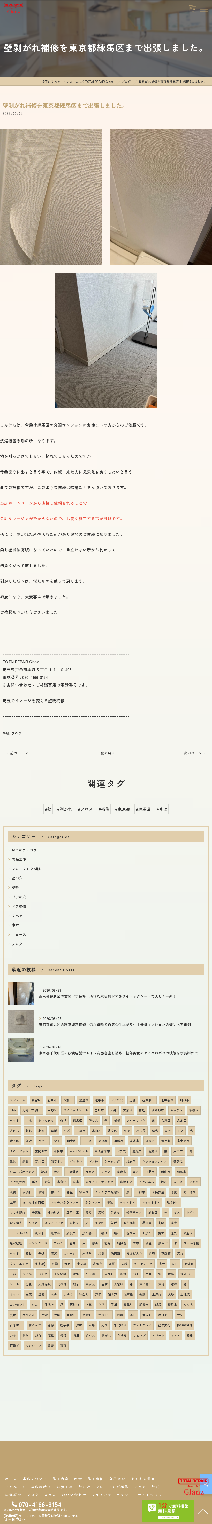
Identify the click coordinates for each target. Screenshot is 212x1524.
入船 (171, 1294)
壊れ (117, 1233)
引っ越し (92, 1274)
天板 (124, 1264)
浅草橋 (128, 1294)
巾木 (15, 924)
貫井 (162, 1264)
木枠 (171, 1274)
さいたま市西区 (33, 1202)
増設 (174, 1192)
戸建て (14, 1345)
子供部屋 (158, 1192)
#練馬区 (143, 809)
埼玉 (76, 1335)
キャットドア (151, 1202)
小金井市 (72, 1172)
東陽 (161, 1284)
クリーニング (19, 1264)
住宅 (57, 1315)
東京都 (103, 1141)
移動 (29, 1253)
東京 (63, 1345)
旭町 (38, 1335)
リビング (139, 1335)
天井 (113, 1110)
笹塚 (152, 1253)
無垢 (101, 1212)
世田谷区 (167, 1100)
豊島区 (83, 1100)
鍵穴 (29, 1141)
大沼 (180, 1315)
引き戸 (33, 1223)
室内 (73, 1243)
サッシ (14, 1294)
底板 (112, 1264)
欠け (63, 1120)
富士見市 (183, 1141)
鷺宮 (76, 1274)
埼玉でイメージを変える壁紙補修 (34, 700)
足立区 (112, 1131)
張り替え (88, 1233)
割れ (29, 1131)
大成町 (147, 1315)
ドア (180, 1131)
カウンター (93, 1202)
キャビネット (79, 1151)
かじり (74, 1223)
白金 (70, 1192)
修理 (142, 1110)
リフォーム (17, 1100)
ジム (35, 1304)
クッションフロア (154, 1161)
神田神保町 (184, 1325)
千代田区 (120, 1325)
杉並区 (188, 1233)
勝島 (101, 1253)
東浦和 (189, 1264)
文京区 (127, 1110)
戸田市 (178, 1151)
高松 (51, 1335)
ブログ (16, 733)
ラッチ (43, 1141)
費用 (190, 1335)
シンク (194, 1182)
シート (14, 1284)
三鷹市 (81, 1131)
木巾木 (96, 1131)
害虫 (95, 1243)
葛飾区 (152, 1151)
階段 (47, 1182)
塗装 (110, 1202)
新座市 (165, 1172)
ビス (177, 1212)
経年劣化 (164, 1325)
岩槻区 (71, 1315)
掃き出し (186, 1274)
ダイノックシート (75, 1110)
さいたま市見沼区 (107, 1192)
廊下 (136, 1274)
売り (104, 1325)
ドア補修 (19, 906)
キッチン (176, 1110)
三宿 (13, 1274)
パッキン (76, 1161)
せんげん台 (134, 1253)
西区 (133, 1315)
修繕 (41, 1192)
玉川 (114, 1304)
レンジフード (38, 1243)
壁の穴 (17, 878)
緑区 (175, 1264)
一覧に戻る (106, 752)
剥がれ (106, 1335)
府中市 (52, 1100)
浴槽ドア (126, 1182)
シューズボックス (22, 1172)
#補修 (104, 809)
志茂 (29, 1294)
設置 (120, 1315)
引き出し (16, 1325)
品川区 (181, 1120)
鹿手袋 (65, 1325)
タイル (27, 1274)
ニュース (19, 934)
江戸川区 (72, 1212)
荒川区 (39, 1161)
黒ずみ (55, 1233)
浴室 (174, 1223)
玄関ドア (41, 1151)
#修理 (161, 809)
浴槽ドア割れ (31, 1110)
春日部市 (164, 1315)
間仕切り (189, 1192)
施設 (123, 1274)
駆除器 (121, 1243)
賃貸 (51, 1345)
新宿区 (36, 1100)
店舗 (133, 1100)
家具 (25, 1161)
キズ (67, 1131)
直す (104, 1284)
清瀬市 (137, 1151)
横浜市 (172, 1304)
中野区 (52, 1110)
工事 (13, 1202)
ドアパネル (146, 1182)
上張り (147, 1233)
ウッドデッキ (143, 1264)
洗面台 (97, 1264)
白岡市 (150, 1172)
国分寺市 (28, 1315)
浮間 (98, 1294)
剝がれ (166, 1141)
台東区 (166, 1120)
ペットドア (127, 1202)
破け (104, 1233)
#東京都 (122, 809)
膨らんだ (35, 1325)
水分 (54, 1294)
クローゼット (19, 1151)
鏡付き (39, 1233)
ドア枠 (93, 1161)
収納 (13, 1192)
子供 (41, 1253)
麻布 (136, 1243)
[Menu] (204, 8)
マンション (33, 1345)
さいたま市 (46, 1120)
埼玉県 (141, 1131)
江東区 (150, 1141)
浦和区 (153, 1212)
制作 (25, 1335)
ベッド (14, 1253)
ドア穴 (121, 1151)
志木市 (134, 1141)
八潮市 (68, 1100)
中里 (149, 1274)
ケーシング (112, 1161)
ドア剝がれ (17, 1182)
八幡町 (87, 1315)
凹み (13, 1110)
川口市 (184, 1100)
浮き (35, 1182)
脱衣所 (131, 1161)
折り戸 (131, 1233)
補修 (117, 1120)
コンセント (17, 1304)
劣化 (29, 1284)
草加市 (58, 1151)
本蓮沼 (61, 1182)
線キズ (84, 1192)
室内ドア (104, 1315)
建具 (13, 1161)
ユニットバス (19, 1233)
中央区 (87, 1141)
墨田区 (147, 1223)
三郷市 (140, 1192)
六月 (67, 1264)
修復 (63, 1335)
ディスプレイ (142, 1325)
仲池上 (49, 1304)
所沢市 (71, 1233)
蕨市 (76, 1182)
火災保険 (44, 1284)
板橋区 (194, 1110)
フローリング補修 (26, 868)
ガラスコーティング (99, 1182)
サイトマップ (150, 1494)
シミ (57, 1141)
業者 (88, 1212)
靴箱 (44, 1172)
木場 (92, 1325)
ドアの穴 (19, 896)
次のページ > (194, 752)
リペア (17, 915)
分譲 (142, 1294)
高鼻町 (128, 1304)
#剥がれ (64, 809)
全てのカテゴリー (26, 849)
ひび (101, 1304)
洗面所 (115, 1253)
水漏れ (27, 1192)
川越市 (118, 1141)
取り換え (129, 1223)
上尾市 (156, 1294)
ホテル (175, 1335)
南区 (136, 1172)
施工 (161, 1233)
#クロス (85, 809)
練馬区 (77, 1120)
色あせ (115, 1212)
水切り (87, 1253)
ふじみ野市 (17, 1212)
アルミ (58, 1243)
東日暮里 (145, 1284)
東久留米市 (102, 1151)
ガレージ (70, 1253)
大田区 (178, 1182)
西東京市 (148, 1100)
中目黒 (81, 1264)
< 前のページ (17, 752)
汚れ (180, 1253)
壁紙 (6, 733)
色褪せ (122, 1335)
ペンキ (43, 1274)
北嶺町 (61, 1284)
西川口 (74, 1304)
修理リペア (134, 1212)
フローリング (136, 1120)
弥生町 (84, 1294)
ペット (14, 1120)
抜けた (55, 1192)
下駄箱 (166, 1253)
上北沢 (185, 1294)
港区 (57, 1172)
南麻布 (121, 1172)
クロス (90, 1335)
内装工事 (19, 859)
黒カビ (163, 1243)
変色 (149, 1243)
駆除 (107, 1243)
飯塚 (158, 1304)
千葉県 (36, 1212)
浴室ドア (57, 1161)
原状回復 (16, 1243)
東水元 (90, 1284)
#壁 (48, 809)
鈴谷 (51, 1325)
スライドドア (53, 1223)
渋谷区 (14, 1141)
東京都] (40, 1264)
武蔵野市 (158, 1110)
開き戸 (112, 1294)
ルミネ (188, 1304)
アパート (158, 1335)
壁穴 (155, 1131)
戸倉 (44, 1315)
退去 (174, 1233)
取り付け (173, 1202)
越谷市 (99, 1100)
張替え (178, 1161)
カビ (168, 1131)
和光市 (71, 1141)
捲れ (164, 1182)
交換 (127, 1131)
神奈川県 (54, 1212)
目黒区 (90, 1172)
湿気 (41, 1294)
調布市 (181, 1172)
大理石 (14, 1131)
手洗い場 (60, 1274)
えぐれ (99, 1223)
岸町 (79, 1325)
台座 (13, 1335)
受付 (13, 1315)
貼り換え (16, 1223)
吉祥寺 (68, 1294)
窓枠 (174, 1284)
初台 (76, 1284)
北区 (41, 1131)
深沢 (54, 1253)
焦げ (114, 1223)
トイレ (191, 1212)
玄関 (161, 1223)
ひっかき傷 (191, 1243)
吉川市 (99, 1110)
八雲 (55, 1264)
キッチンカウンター (65, 1202)
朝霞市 (144, 1304)
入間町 (109, 1274)
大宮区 (118, 1284)
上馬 (89, 1304)
